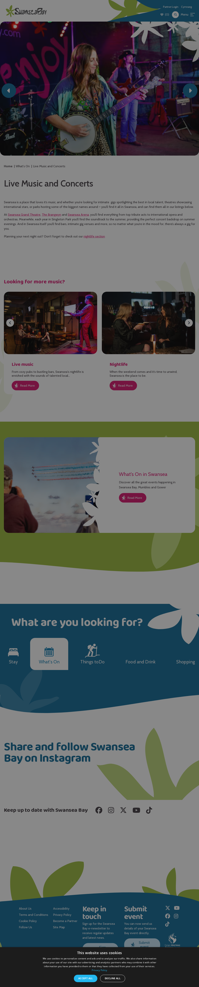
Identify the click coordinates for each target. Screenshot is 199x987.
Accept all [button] (85, 978)
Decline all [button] (112, 978)
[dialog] (99, 493)
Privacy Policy (99, 970)
